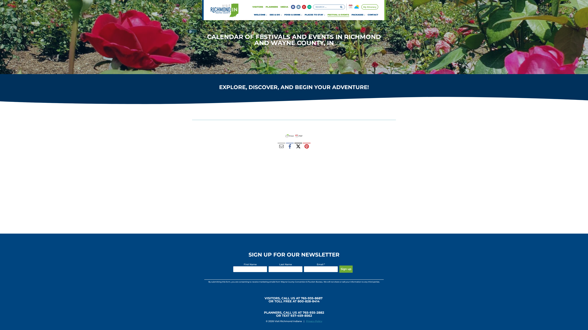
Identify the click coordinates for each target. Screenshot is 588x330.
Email (321, 264)
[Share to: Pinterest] (307, 146)
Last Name (285, 264)
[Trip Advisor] (309, 7)
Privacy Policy (314, 321)
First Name (250, 264)
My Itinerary (369, 7)
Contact (373, 14)
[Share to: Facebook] (290, 146)
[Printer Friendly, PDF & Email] (294, 136)
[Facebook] (293, 7)
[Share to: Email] (281, 146)
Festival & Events (338, 14)
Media (284, 7)
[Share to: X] (298, 146)
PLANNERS (272, 7)
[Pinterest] (304, 7)
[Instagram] (298, 7)
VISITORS (257, 7)
